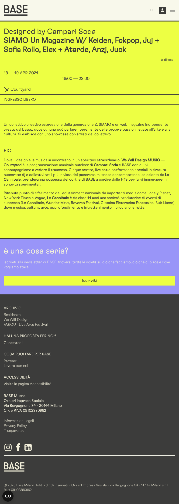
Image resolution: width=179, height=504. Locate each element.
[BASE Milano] (14, 466)
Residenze (12, 315)
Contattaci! (13, 343)
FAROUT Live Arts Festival (26, 324)
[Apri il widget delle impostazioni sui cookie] (8, 496)
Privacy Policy (15, 426)
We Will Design (16, 320)
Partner (10, 361)
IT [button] (151, 10)
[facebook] (19, 449)
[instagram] (9, 449)
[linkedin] (29, 449)
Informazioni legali (19, 421)
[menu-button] (172, 10)
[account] (162, 11)
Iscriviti (89, 281)
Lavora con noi (16, 366)
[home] (16, 10)
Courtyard (20, 89)
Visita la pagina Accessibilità (28, 384)
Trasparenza (14, 431)
